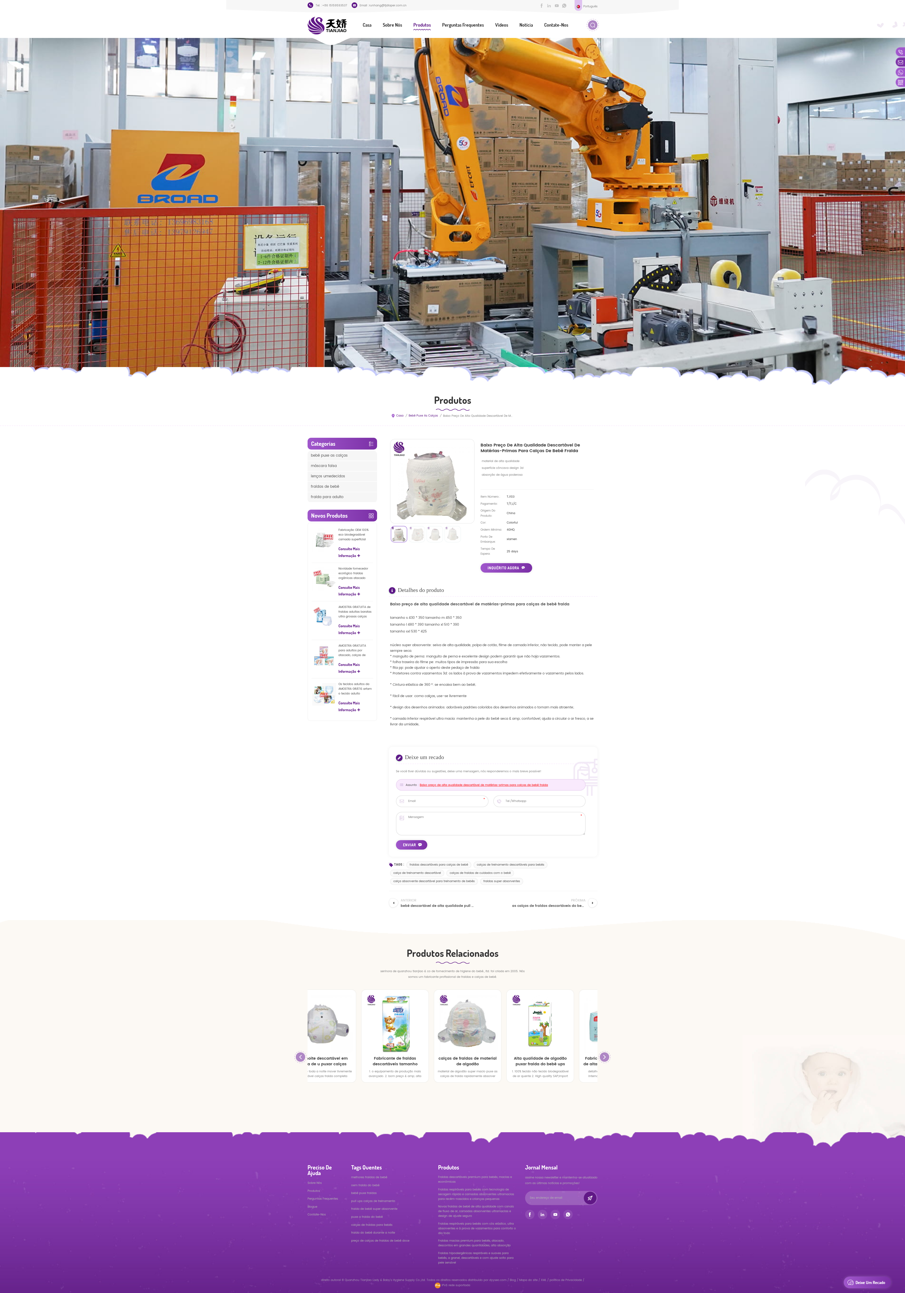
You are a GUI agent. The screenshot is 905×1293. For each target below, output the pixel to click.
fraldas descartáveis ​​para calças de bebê (439, 865)
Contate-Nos (556, 25)
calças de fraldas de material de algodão (352, 1061)
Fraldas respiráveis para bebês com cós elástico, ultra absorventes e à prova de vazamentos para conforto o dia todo (477, 1228)
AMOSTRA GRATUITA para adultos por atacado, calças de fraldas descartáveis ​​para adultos (353, 651)
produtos (314, 1191)
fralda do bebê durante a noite (373, 1233)
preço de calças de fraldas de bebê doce (380, 1241)
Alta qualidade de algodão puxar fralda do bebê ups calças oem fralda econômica (424, 1061)
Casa (367, 25)
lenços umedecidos (328, 476)
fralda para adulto (327, 497)
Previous (300, 1057)
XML (543, 1280)
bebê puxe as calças (423, 415)
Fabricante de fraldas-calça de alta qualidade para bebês (497, 1061)
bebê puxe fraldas (364, 1193)
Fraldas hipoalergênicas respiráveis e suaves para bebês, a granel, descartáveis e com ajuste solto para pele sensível (476, 1258)
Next (604, 1057)
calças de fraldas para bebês (371, 1225)
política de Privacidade (566, 1280)
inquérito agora (503, 568)
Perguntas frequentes (463, 25)
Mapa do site (528, 1280)
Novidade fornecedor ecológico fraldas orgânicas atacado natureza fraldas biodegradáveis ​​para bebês (353, 573)
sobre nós (392, 25)
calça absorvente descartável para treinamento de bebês (434, 881)
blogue (312, 1207)
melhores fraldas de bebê (369, 1177)
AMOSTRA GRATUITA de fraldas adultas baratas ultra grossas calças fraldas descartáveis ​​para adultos (354, 612)
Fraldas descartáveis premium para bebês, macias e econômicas (475, 1179)
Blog (513, 1280)
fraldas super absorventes (501, 881)
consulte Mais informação (349, 552)
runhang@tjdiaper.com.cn (388, 5)
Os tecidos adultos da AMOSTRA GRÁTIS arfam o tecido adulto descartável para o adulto (355, 689)
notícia (526, 25)
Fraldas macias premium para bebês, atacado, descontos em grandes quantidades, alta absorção (474, 1243)
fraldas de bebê (325, 487)
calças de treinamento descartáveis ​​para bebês (510, 865)
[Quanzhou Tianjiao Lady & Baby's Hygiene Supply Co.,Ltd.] (327, 25)
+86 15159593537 (334, 5)
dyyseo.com (498, 1280)
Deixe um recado (870, 1282)
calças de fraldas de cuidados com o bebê (480, 873)
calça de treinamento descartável (417, 873)
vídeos (501, 25)
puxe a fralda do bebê (367, 1217)
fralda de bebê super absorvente (374, 1209)
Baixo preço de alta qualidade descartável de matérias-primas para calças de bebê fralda (484, 785)
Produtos (422, 25)
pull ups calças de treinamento (373, 1201)
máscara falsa (324, 466)
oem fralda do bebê (365, 1185)
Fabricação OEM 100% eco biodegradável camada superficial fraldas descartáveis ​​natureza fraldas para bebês (353, 535)
